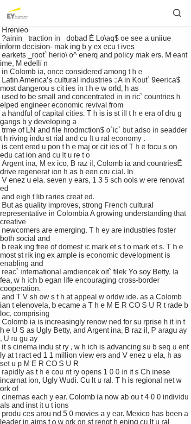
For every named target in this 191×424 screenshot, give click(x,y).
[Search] (177, 13)
